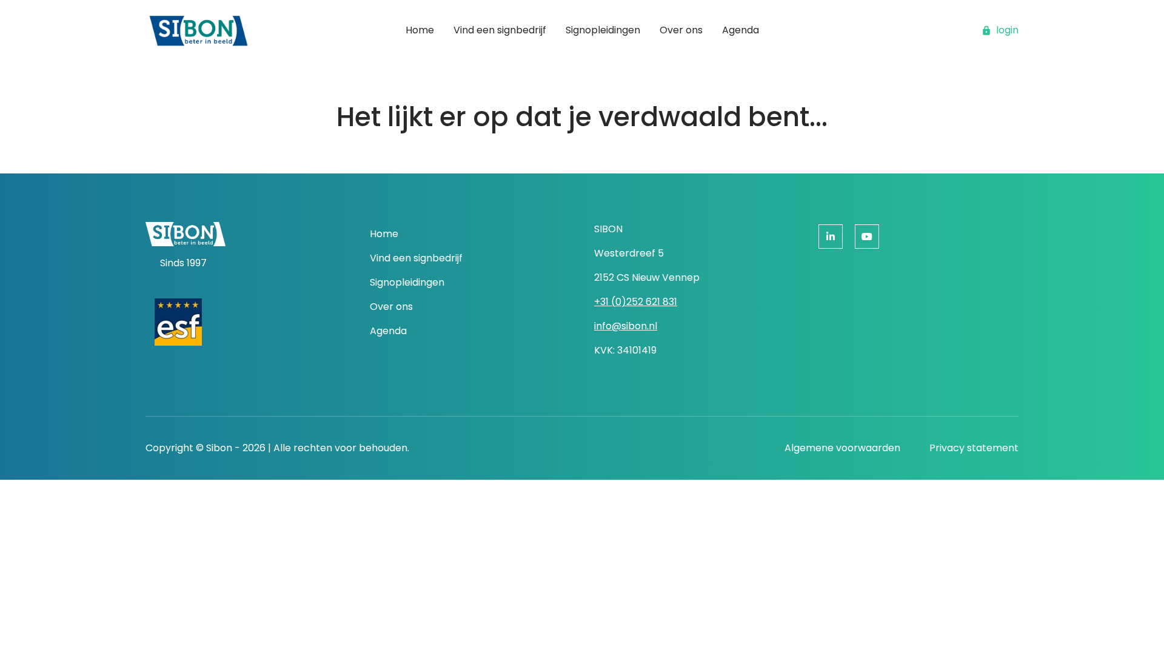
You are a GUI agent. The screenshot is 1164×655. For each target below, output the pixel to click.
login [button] (1007, 30)
